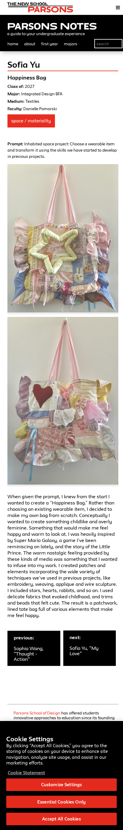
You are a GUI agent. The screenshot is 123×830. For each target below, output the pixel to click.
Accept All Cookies (61, 818)
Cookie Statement (26, 772)
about (29, 43)
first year (49, 43)
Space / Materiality (31, 120)
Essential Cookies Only (61, 801)
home (12, 43)
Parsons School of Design (36, 713)
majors (70, 43)
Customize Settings (61, 784)
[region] (61, 775)
